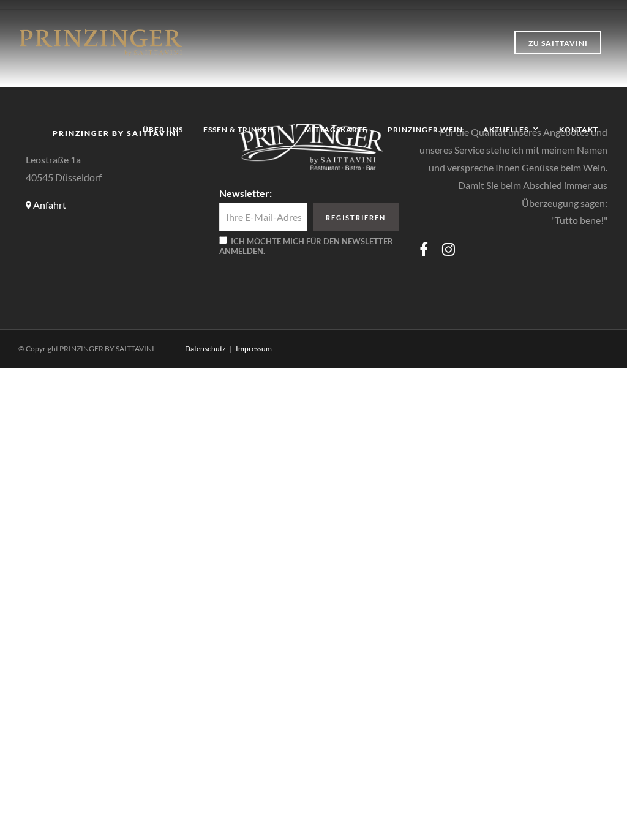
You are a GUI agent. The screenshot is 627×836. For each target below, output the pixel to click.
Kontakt (578, 129)
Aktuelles (505, 129)
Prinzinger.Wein (425, 129)
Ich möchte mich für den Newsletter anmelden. (306, 246)
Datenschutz (205, 348)
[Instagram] (448, 249)
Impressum (254, 348)
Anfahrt (48, 205)
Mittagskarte (335, 129)
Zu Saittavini (558, 43)
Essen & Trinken (238, 129)
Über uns (163, 129)
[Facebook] (423, 249)
